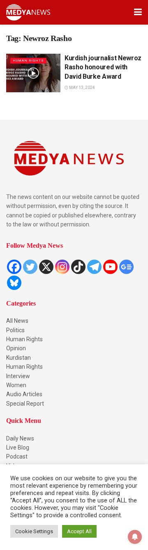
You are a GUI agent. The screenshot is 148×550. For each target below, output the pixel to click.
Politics (15, 330)
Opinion (16, 348)
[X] (46, 267)
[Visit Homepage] (28, 12)
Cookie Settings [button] (34, 531)
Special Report (25, 403)
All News (17, 320)
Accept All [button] (79, 531)
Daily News (20, 438)
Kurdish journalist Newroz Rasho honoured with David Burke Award (103, 67)
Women (16, 385)
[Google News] (126, 267)
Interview (18, 376)
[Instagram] (62, 267)
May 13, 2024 (81, 87)
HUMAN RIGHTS (28, 60)
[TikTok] (78, 267)
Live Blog (17, 447)
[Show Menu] (138, 12)
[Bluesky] (14, 283)
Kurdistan (18, 357)
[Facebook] (14, 267)
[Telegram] (94, 267)
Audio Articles (24, 394)
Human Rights (24, 339)
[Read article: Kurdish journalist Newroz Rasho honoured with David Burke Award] (33, 73)
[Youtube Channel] (110, 267)
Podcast (17, 456)
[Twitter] (30, 267)
